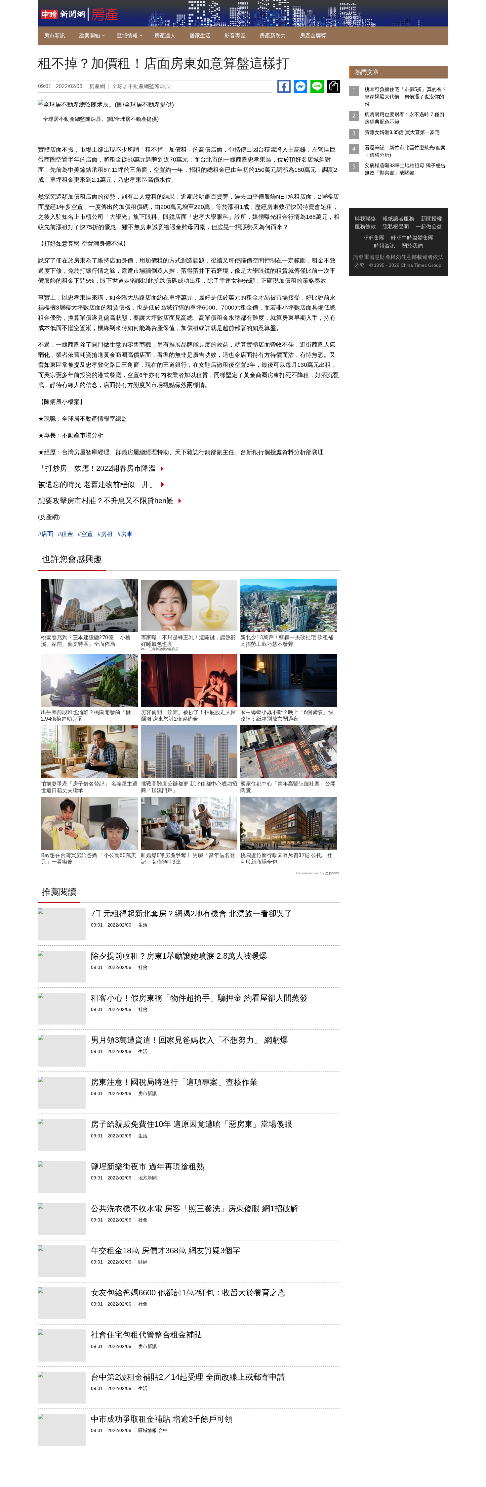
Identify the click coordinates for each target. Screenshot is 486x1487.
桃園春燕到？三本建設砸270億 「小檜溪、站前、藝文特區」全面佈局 (86, 640)
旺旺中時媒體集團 (412, 238)
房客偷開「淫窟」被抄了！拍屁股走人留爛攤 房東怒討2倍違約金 (188, 715)
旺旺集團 (374, 238)
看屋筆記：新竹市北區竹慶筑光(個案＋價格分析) (405, 151)
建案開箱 (89, 35)
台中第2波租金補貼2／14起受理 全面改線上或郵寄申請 (188, 1376)
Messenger (300, 86)
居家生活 (200, 35)
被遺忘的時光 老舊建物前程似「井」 (97, 484)
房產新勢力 (273, 35)
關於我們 (412, 246)
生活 (142, 925)
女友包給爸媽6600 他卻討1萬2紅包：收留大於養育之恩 (188, 1292)
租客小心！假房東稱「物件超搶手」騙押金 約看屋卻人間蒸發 (199, 997)
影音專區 (235, 35)
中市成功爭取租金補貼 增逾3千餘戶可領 (161, 1419)
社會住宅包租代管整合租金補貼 (146, 1334)
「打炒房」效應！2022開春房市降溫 (97, 468)
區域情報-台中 (153, 1430)
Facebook (284, 86)
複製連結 (333, 86)
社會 (142, 967)
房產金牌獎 (313, 35)
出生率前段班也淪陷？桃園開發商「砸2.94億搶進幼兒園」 (86, 715)
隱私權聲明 (396, 226)
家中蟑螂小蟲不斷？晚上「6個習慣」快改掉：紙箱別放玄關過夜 (286, 715)
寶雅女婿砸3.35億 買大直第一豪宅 (402, 132)
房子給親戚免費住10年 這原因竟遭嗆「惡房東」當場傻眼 (191, 1124)
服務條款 (365, 226)
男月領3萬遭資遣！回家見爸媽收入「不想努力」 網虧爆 (189, 1039)
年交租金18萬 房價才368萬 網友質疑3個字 (165, 1250)
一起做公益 (429, 226)
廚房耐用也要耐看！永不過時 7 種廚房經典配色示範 (404, 118)
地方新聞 (147, 1177)
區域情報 (127, 35)
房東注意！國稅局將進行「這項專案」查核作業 (174, 1082)
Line (317, 86)
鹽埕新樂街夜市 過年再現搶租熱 (147, 1166)
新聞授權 (431, 218)
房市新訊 (54, 35)
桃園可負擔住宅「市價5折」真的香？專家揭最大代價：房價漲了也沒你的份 (406, 96)
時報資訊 (384, 246)
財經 (142, 1262)
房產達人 (165, 35)
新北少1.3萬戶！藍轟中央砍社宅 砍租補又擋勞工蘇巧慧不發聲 (286, 640)
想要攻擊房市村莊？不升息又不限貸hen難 (106, 501)
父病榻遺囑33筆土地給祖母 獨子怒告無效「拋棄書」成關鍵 (405, 169)
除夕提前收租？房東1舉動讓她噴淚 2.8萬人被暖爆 (179, 955)
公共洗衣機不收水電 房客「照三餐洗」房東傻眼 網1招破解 (194, 1208)
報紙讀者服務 (398, 218)
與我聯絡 (365, 218)
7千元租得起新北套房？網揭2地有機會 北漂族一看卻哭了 (191, 913)
